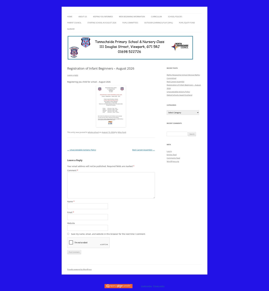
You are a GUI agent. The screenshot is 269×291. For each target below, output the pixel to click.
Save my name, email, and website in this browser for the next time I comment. (108, 234)
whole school (93, 132)
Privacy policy (158, 286)
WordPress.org (173, 161)
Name (71, 201)
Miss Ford (122, 132)
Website (71, 223)
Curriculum (156, 16)
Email (70, 212)
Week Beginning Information (132, 16)
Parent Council (74, 23)
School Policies (175, 16)
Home (69, 16)
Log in (169, 151)
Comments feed (173, 158)
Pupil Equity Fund (187, 23)
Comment (72, 170)
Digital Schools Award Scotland (179, 95)
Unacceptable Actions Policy (81, 150)
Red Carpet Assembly (143, 150)
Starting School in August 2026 (101, 23)
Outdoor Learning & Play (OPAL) (158, 23)
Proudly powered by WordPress (79, 269)
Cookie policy (146, 286)
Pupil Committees (130, 23)
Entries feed (172, 154)
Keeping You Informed (103, 16)
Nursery (71, 29)
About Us (82, 16)
